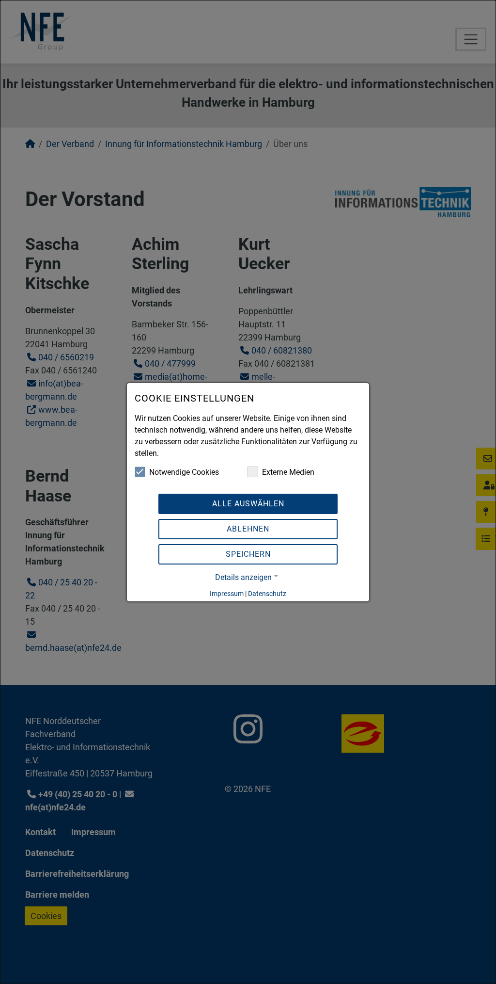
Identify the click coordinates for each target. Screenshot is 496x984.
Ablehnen (248, 528)
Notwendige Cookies (184, 472)
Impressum (227, 593)
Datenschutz (267, 593)
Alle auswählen (248, 503)
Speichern (248, 554)
